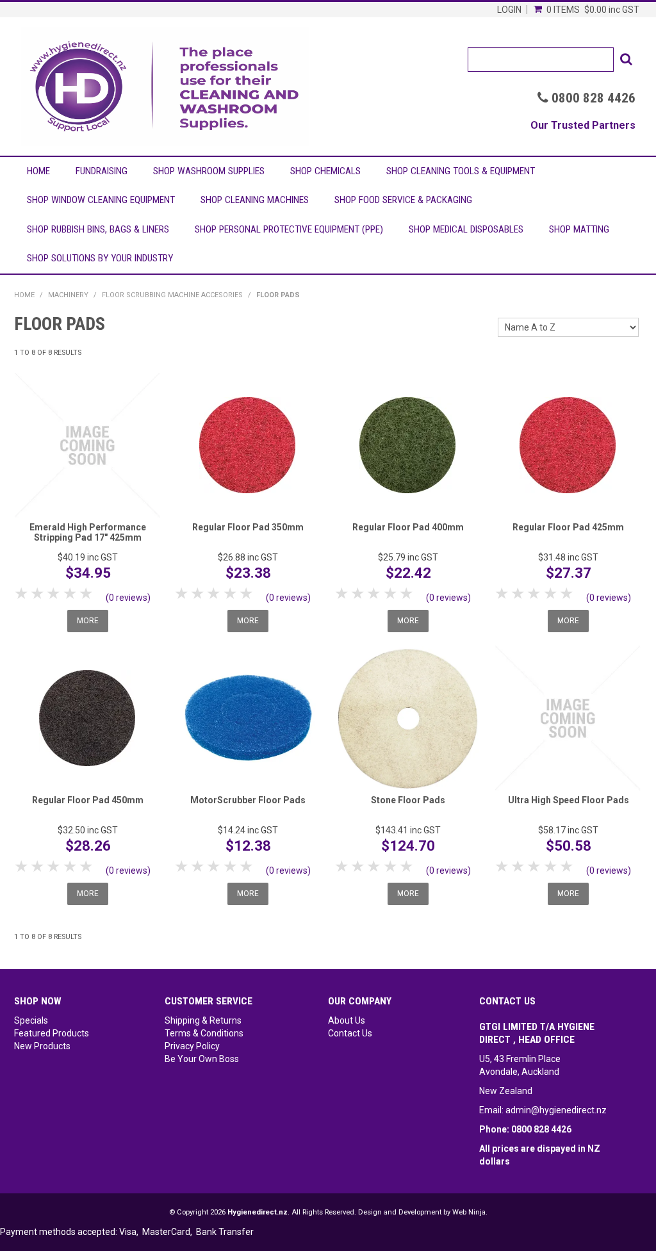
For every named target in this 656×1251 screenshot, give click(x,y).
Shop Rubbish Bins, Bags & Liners (98, 229)
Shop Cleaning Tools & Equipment (460, 171)
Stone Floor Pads (408, 800)
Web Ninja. (470, 1212)
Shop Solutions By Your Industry (100, 258)
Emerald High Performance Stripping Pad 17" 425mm (87, 532)
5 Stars (87, 593)
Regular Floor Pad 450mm (88, 800)
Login (509, 9)
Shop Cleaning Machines (255, 200)
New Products (42, 1046)
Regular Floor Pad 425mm (568, 527)
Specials (31, 1020)
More (88, 620)
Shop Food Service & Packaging (403, 200)
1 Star (22, 593)
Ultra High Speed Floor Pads (568, 800)
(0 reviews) (128, 598)
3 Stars (54, 593)
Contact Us (350, 1033)
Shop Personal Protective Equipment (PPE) (289, 229)
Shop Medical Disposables (466, 229)
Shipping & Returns (203, 1020)
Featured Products (51, 1033)
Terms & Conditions (204, 1033)
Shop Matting (579, 229)
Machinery (68, 295)
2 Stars (38, 593)
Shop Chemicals (325, 171)
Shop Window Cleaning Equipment (101, 200)
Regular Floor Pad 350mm (248, 527)
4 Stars (71, 593)
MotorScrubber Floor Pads (248, 800)
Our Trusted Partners (583, 125)
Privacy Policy (192, 1046)
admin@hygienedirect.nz (556, 1110)
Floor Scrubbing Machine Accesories (172, 295)
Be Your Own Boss (202, 1059)
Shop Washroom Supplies (209, 171)
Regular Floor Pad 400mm (408, 527)
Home (38, 171)
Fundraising (101, 171)
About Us (346, 1020)
